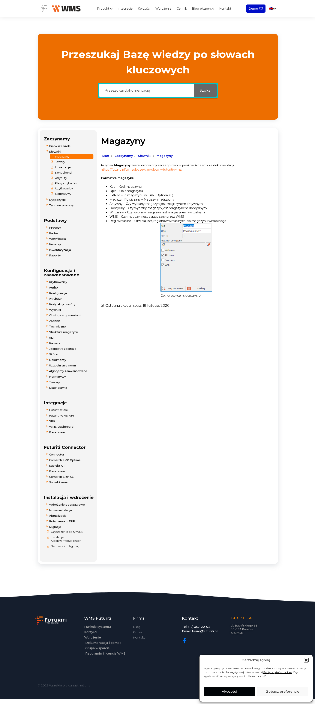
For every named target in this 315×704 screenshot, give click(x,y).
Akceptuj (229, 691)
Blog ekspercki (203, 8)
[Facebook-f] (185, 640)
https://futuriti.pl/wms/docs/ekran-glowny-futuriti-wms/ (141, 169)
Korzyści (144, 8)
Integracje (125, 8)
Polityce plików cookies (277, 672)
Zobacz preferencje (282, 691)
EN (274, 8)
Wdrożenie (163, 8)
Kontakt (225, 8)
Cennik (182, 8)
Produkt (103, 8)
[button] (306, 660)
